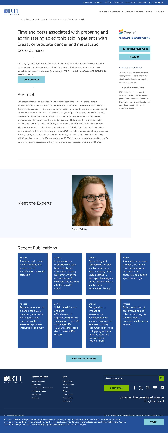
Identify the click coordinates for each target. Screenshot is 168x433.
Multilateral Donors (39, 391)
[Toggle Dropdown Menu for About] (152, 11)
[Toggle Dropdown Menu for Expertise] (134, 11)
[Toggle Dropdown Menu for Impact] (144, 11)
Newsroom (98, 2)
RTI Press (108, 2)
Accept (157, 422)
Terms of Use (68, 395)
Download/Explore (137, 49)
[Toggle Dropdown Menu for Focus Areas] (122, 11)
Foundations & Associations (42, 388)
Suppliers (35, 398)
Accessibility (67, 398)
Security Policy (68, 384)
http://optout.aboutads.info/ (53, 424)
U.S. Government (38, 381)
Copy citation (31, 80)
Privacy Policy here (109, 422)
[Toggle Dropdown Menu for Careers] (163, 11)
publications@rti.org (134, 87)
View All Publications (84, 359)
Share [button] (133, 57)
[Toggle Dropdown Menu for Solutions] (108, 11)
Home (20, 19)
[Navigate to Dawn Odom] (92, 200)
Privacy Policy (68, 381)
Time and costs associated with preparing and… (67, 19)
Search (141, 2)
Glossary (66, 391)
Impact (29, 19)
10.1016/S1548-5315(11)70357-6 (134, 38)
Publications (118, 2)
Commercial (36, 384)
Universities (36, 395)
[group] (93, 203)
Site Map (66, 388)
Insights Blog (87, 2)
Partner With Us (130, 2)
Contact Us (67, 401)
